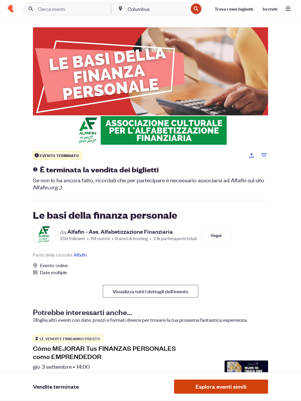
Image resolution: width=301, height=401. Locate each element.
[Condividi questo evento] (251, 155)
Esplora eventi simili (221, 386)
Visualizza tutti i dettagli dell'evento (150, 291)
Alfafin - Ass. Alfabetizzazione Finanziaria (120, 231)
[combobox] (157, 9)
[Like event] (264, 155)
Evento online (54, 265)
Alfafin (80, 255)
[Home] (10, 8)
